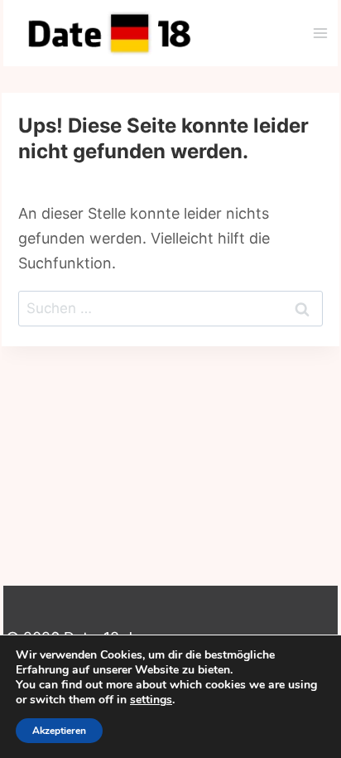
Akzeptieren (59, 730)
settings (151, 700)
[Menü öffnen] (320, 33)
